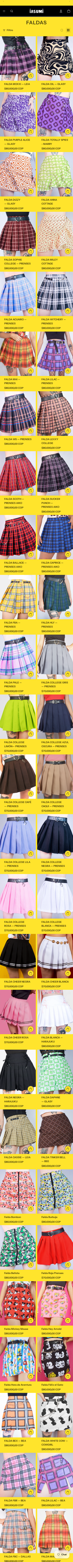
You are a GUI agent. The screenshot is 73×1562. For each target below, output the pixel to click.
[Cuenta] (61, 11)
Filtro (10, 30)
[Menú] (4, 11)
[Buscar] (12, 11)
